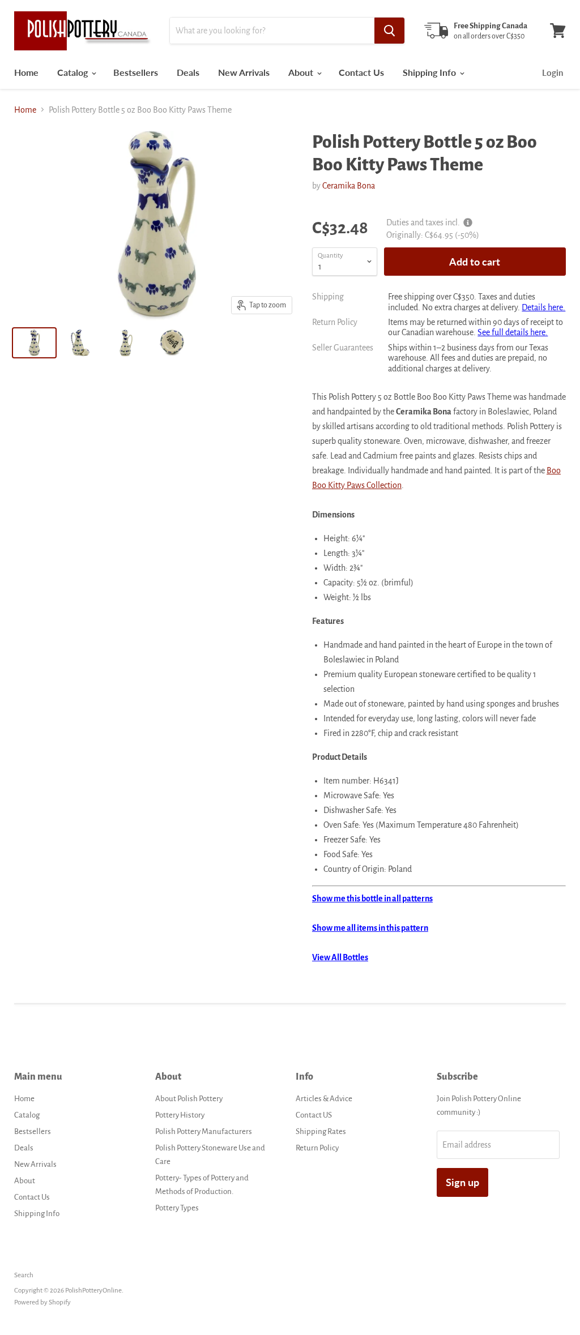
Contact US (314, 1115)
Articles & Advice (324, 1098)
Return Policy (317, 1148)
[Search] (389, 31)
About (301, 72)
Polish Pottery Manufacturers (203, 1131)
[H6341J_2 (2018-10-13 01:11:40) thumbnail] (126, 342)
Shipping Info (430, 72)
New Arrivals (244, 72)
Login (552, 72)
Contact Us (361, 72)
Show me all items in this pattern (370, 927)
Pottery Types (177, 1208)
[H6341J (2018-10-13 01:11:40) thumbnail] (34, 342)
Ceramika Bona (348, 185)
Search (23, 1275)
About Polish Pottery (189, 1098)
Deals (188, 72)
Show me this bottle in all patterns (372, 898)
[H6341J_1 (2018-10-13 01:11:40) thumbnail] (80, 342)
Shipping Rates (321, 1131)
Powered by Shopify (42, 1302)
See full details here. (512, 332)
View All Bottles (340, 957)
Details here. (543, 307)
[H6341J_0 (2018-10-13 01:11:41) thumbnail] (172, 342)
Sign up (462, 1182)
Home (26, 72)
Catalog (73, 72)
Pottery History (179, 1115)
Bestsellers (135, 72)
